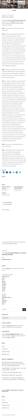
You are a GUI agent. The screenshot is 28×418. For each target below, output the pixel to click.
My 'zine (4, 295)
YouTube (4, 287)
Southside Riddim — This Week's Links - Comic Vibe (14, 368)
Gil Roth (7, 268)
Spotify (3, 281)
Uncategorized (8, 202)
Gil (13, 15)
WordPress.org (5, 354)
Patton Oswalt (8, 204)
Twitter (3, 286)
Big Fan (13, 21)
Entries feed (5, 349)
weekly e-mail (10, 325)
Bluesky (4, 282)
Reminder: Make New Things (14, 372)
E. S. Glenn (4, 372)
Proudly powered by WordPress (8, 414)
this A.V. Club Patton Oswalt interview (17, 20)
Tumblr (3, 289)
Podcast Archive (5, 276)
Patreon (13, 335)
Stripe (13, 337)
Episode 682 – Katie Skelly (9, 369)
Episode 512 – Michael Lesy (16, 375)
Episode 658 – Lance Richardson (17, 379)
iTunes (3, 278)
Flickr (3, 299)
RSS (3, 279)
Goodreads (4, 300)
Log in (3, 346)
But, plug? (4, 192)
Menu (14, 10)
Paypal (8, 337)
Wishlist (4, 302)
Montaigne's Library (6, 297)
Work (3, 303)
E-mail (3, 290)
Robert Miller (5, 375)
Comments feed (6, 351)
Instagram (4, 284)
